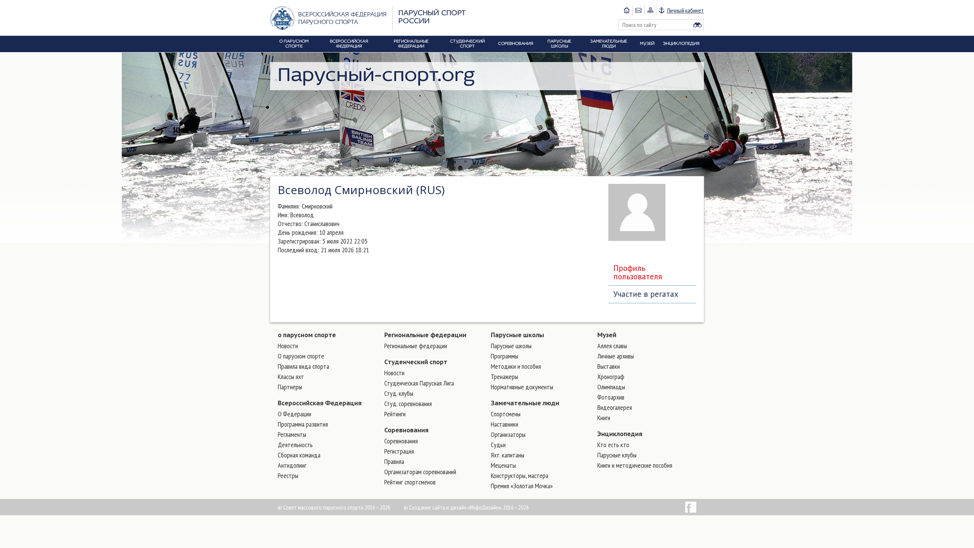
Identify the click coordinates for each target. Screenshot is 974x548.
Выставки (608, 366)
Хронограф (610, 376)
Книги (603, 417)
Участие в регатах (645, 294)
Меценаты (503, 465)
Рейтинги (395, 413)
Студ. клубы (398, 393)
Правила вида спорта (303, 366)
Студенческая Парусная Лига (419, 383)
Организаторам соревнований (420, 471)
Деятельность (295, 444)
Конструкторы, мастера (519, 475)
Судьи (498, 444)
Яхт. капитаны (507, 455)
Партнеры (290, 386)
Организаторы (508, 434)
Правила (394, 461)
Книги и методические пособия (634, 465)
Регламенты (292, 434)
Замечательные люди (525, 403)
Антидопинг (292, 465)
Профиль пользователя (637, 272)
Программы (504, 356)
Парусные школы (517, 335)
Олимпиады (611, 386)
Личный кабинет (685, 10)
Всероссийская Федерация (319, 403)
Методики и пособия (516, 366)
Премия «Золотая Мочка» (522, 485)
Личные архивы (615, 356)
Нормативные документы (522, 386)
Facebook (690, 507)
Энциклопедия (619, 434)
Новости (288, 345)
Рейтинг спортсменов (410, 482)
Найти (697, 24)
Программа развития (303, 424)
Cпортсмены (505, 413)
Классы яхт (291, 376)
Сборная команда (299, 455)
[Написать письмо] (638, 10)
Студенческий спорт (415, 362)
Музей (606, 335)
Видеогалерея (614, 407)
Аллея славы (612, 345)
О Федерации (294, 413)
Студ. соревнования (408, 403)
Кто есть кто (613, 444)
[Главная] (626, 10)
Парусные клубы (617, 455)
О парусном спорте (301, 356)
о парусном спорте (307, 335)
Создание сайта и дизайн (437, 507)
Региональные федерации (425, 335)
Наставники (504, 424)
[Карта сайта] (650, 10)
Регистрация (399, 451)
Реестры (288, 475)
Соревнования (406, 430)
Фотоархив (610, 397)
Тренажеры (504, 376)
